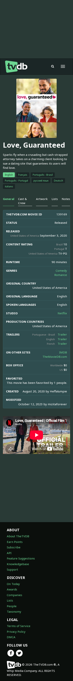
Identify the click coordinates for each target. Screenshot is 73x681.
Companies (14, 595)
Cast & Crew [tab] (22, 201)
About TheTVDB (18, 536)
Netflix (62, 313)
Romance (60, 275)
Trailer (62, 334)
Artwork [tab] (42, 199)
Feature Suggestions (21, 558)
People (12, 606)
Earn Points (15, 542)
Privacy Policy (16, 631)
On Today (13, 584)
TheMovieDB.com (54, 357)
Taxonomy (14, 611)
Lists (10, 600)
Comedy (61, 270)
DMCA (11, 637)
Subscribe (13, 547)
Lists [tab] (55, 199)
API (9, 553)
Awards (12, 589)
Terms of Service (18, 626)
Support (12, 569)
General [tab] (8, 199)
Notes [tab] (66, 199)
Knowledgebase (18, 564)
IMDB (63, 352)
